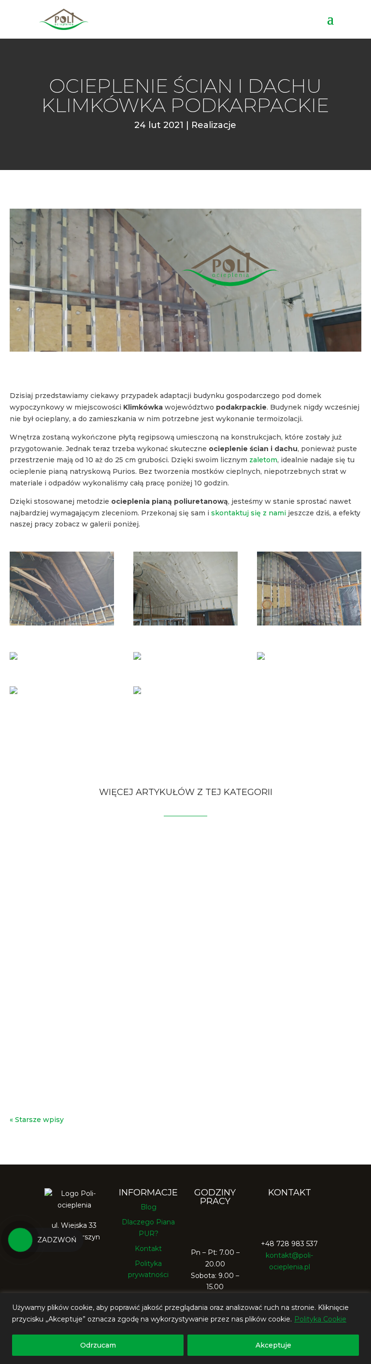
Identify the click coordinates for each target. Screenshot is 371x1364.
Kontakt (148, 1248)
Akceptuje (273, 1345)
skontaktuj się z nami (248, 513)
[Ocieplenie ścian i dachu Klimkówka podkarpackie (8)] (185, 623)
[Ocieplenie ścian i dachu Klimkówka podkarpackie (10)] (137, 691)
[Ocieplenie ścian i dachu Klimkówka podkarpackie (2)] (309, 623)
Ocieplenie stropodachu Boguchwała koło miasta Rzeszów (174, 1056)
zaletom (263, 459)
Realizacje (213, 125)
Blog (149, 1207)
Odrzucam (98, 1345)
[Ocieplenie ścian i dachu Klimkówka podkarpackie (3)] (13, 691)
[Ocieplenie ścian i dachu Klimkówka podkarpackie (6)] (261, 657)
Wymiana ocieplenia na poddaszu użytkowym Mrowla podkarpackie (158, 876)
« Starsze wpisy (37, 1119)
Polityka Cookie (320, 1319)
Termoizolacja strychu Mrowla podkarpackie (139, 968)
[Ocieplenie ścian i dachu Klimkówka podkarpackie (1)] (62, 623)
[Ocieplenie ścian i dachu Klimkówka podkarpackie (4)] (137, 657)
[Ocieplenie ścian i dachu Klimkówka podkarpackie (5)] (13, 657)
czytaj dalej (38, 909)
